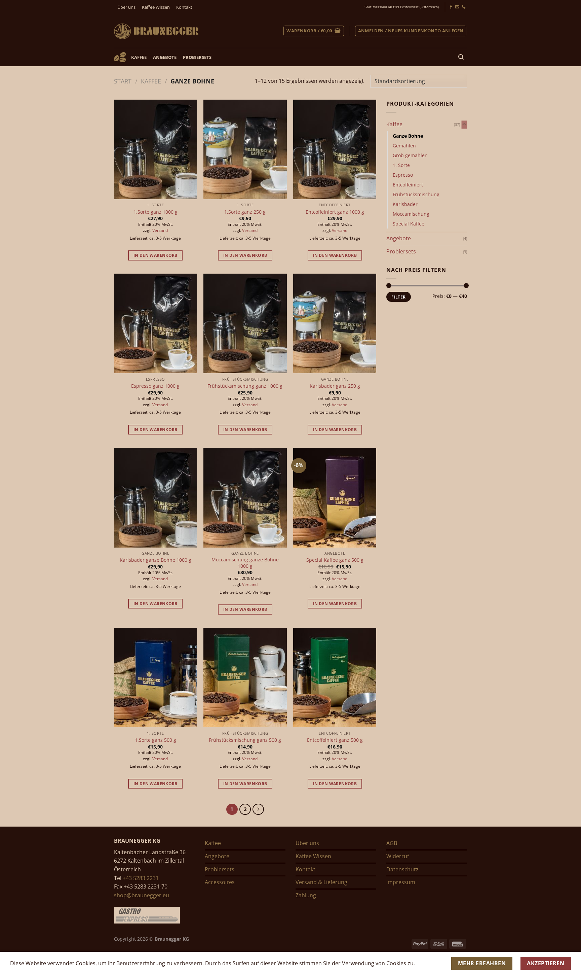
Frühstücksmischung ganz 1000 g (244, 386)
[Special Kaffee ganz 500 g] (334, 498)
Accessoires (220, 882)
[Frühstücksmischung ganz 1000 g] (244, 323)
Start (122, 81)
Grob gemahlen (410, 155)
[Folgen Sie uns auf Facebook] (451, 7)
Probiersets (197, 57)
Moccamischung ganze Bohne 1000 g (245, 563)
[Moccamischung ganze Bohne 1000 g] (244, 498)
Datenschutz (402, 869)
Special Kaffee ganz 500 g (334, 560)
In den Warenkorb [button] (155, 255)
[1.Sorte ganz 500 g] (155, 677)
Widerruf (397, 856)
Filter (398, 296)
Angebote (165, 57)
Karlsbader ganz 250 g (335, 386)
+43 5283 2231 (141, 878)
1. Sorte (401, 165)
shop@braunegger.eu (141, 895)
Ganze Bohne (408, 136)
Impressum (400, 882)
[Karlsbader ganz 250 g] (334, 323)
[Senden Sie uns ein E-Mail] (457, 7)
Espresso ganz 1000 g (155, 386)
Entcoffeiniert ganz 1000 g (335, 212)
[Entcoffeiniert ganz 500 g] (334, 677)
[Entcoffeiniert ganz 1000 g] (334, 149)
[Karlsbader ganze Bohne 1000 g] (155, 498)
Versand (160, 230)
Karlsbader (405, 204)
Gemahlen (404, 145)
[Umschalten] (464, 124)
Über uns (126, 7)
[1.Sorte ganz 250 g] (244, 149)
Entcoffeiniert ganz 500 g (335, 740)
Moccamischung (411, 214)
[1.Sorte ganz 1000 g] (155, 149)
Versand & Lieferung (321, 882)
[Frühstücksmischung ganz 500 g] (244, 677)
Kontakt (184, 7)
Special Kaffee (408, 223)
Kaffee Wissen (156, 7)
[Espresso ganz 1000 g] (155, 323)
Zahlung (306, 895)
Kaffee (139, 57)
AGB (391, 843)
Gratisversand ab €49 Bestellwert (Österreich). (402, 7)
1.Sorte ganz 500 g (155, 740)
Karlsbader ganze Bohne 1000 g (155, 560)
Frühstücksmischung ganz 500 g (245, 740)
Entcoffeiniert (408, 184)
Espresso (403, 175)
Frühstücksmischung (416, 194)
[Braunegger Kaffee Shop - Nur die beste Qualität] (156, 31)
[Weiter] (258, 809)
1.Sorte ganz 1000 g (155, 212)
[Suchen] (461, 57)
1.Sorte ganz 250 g (245, 212)
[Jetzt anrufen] (464, 7)
